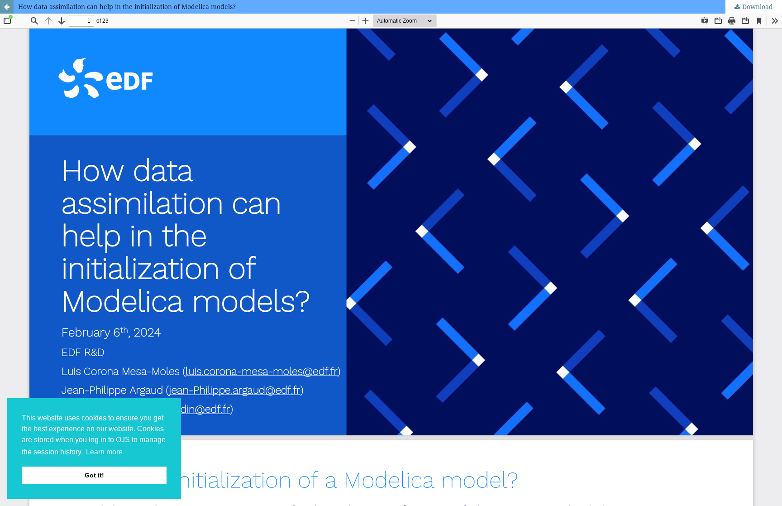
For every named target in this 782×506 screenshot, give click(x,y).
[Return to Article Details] (7, 7)
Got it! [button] (94, 475)
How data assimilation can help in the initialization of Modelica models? (127, 6)
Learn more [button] (104, 452)
